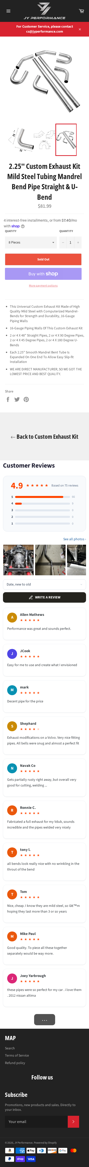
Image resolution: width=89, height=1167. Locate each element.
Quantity (66, 231)
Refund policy (15, 1063)
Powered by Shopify (45, 1143)
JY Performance (24, 1143)
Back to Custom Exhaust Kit (47, 436)
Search (10, 1048)
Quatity (10, 231)
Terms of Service (17, 1055)
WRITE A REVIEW (47, 597)
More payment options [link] (43, 286)
